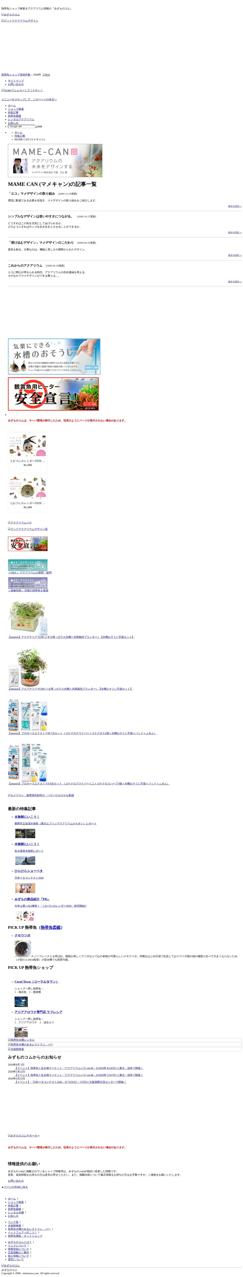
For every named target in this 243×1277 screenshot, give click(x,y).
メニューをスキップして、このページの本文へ (29, 99)
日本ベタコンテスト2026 (29, 877)
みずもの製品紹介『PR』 (32, 899)
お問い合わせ (16, 84)
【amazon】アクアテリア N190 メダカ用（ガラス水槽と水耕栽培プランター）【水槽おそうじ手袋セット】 (71, 637)
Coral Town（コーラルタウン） (37, 981)
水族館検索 (14, 1225)
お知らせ (13, 122)
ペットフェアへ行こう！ (22, 1232)
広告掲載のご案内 (18, 1252)
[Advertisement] (121, 47)
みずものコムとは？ (20, 1242)
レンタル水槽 (16, 1212)
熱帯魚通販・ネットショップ (25, 1236)
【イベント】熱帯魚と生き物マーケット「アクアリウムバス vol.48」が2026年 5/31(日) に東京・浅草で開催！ (79, 1075)
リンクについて (17, 1245)
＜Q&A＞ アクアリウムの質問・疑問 (30, 572)
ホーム (12, 105)
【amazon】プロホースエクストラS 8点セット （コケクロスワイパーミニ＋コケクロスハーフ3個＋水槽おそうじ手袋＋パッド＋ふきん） (89, 783)
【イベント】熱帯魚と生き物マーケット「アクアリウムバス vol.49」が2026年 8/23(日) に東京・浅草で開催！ (79, 1068)
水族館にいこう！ (27, 816)
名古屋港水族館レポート (29, 851)
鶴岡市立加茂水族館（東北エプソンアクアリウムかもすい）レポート (56, 823)
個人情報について (18, 1256)
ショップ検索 (16, 109)
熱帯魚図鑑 (14, 116)
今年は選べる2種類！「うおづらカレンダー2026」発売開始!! (50, 905)
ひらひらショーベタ (29, 871)
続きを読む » (235, 206)
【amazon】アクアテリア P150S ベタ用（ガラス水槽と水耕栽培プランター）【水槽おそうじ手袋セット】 (70, 688)
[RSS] (46, 74)
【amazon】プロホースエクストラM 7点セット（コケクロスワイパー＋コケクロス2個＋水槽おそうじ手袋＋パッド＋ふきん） (82, 733)
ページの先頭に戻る (16, 1187)
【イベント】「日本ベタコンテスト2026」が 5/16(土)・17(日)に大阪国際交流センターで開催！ (70, 1082)
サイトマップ (16, 80)
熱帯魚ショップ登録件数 (15, 74)
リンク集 (13, 1222)
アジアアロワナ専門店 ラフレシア (38, 1012)
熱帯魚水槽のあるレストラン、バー (29, 1229)
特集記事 (13, 112)
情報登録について (18, 1249)
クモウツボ (22, 935)
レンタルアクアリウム (21, 119)
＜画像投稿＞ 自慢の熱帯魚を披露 (28, 590)
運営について (16, 1259)
